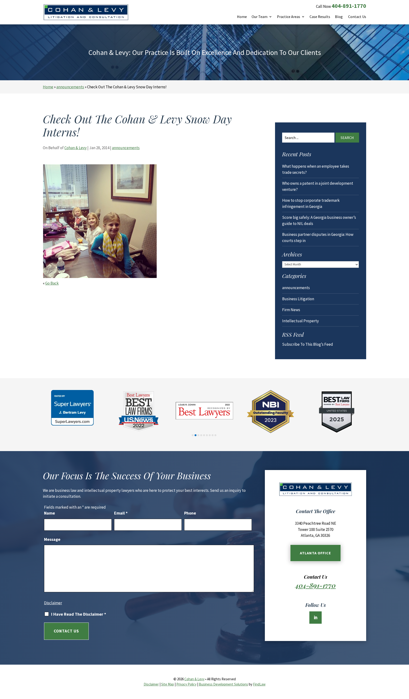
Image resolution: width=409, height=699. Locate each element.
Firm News (291, 309)
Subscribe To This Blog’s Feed (307, 344)
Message (52, 539)
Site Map (167, 684)
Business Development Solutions (223, 684)
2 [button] (195, 435)
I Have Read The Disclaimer (78, 614)
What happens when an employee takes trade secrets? (315, 169)
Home (242, 17)
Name (49, 513)
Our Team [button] (259, 17)
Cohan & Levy (75, 147)
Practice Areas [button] (288, 17)
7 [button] (210, 435)
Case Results (320, 17)
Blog (339, 17)
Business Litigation (298, 298)
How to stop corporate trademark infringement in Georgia (311, 203)
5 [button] (204, 435)
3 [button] (198, 435)
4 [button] (201, 435)
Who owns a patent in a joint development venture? (317, 186)
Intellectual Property (300, 320)
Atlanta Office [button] (315, 553)
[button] (404, 664)
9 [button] (215, 435)
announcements (126, 147)
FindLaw (259, 684)
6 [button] (207, 435)
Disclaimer (53, 602)
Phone (190, 513)
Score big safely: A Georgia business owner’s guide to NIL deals (319, 220)
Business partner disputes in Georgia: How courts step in (317, 237)
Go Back (52, 283)
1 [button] (193, 435)
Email (121, 513)
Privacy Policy (186, 684)
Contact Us (357, 17)
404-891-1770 (349, 5)
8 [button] (212, 435)
